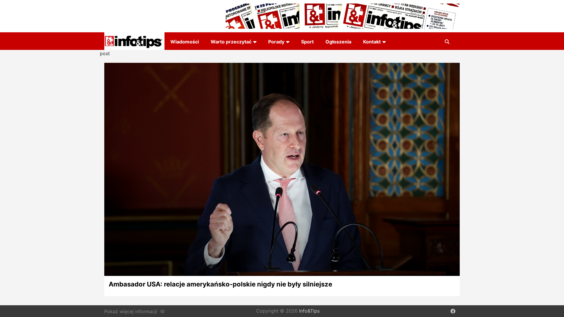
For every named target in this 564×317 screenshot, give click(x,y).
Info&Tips (309, 311)
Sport (307, 42)
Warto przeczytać (231, 42)
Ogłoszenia (338, 42)
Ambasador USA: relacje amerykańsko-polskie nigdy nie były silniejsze (220, 284)
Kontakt (372, 42)
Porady (276, 42)
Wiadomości (184, 42)
